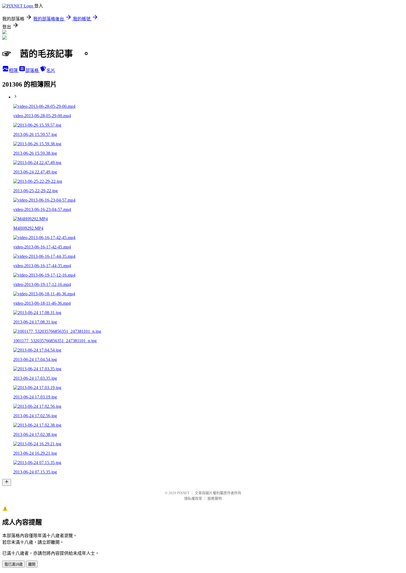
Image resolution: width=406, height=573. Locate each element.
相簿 (14, 70)
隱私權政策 (193, 498)
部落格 (32, 70)
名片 (50, 70)
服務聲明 (214, 498)
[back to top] (6, 482)
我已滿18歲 (13, 564)
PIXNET (183, 493)
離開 (31, 564)
